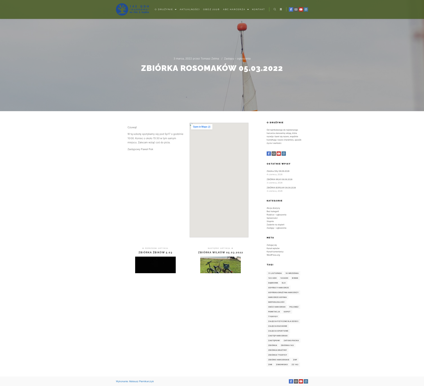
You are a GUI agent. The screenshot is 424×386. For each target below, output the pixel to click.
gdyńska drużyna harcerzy (283, 292)
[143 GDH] (132, 9)
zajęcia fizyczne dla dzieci (283, 321)
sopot (287, 312)
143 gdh (272, 278)
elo (284, 283)
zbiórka (272, 345)
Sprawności (272, 218)
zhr (270, 364)
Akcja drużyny (273, 208)
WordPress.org (273, 255)
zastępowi (274, 340)
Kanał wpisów (273, 248)
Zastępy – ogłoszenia (276, 228)
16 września (292, 273)
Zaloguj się (272, 245)
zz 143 (295, 364)
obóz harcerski (277, 307)
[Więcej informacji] (281, 9)
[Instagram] (306, 9)
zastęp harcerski (278, 336)
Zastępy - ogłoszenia (237, 58)
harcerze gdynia (277, 297)
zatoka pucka (291, 340)
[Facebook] (291, 9)
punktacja (274, 312)
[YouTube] (301, 9)
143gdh (284, 278)
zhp (295, 360)
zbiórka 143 (287, 345)
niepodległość (276, 302)
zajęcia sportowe (278, 331)
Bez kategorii (273, 211)
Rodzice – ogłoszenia (276, 214)
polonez (294, 307)
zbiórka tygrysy (277, 355)
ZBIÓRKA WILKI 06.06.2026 (279, 179)
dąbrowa (273, 283)
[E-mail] (296, 9)
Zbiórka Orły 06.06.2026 (278, 171)
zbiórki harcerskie (278, 360)
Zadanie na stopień (275, 224)
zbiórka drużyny (277, 350)
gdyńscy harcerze (278, 288)
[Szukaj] (275, 9)
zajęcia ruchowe (277, 326)
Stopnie (270, 221)
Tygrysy (273, 316)
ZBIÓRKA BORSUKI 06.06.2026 (281, 187)
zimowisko (282, 364)
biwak (295, 278)
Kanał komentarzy (275, 251)
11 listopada (275, 273)
